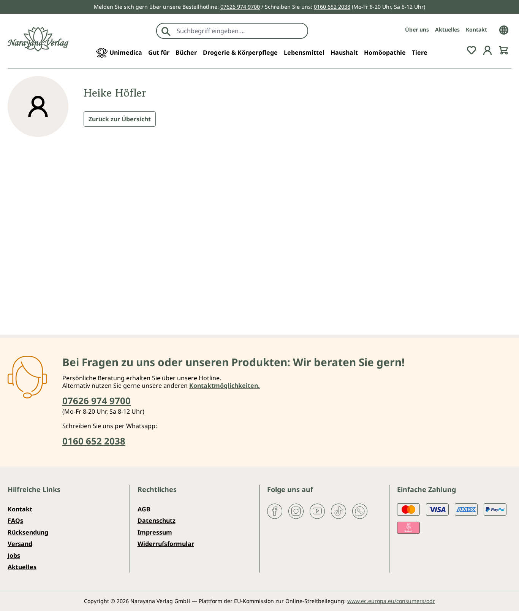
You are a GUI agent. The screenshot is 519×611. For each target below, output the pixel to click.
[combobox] (240, 31)
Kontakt (476, 29)
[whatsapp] (359, 510)
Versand (20, 544)
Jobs (14, 555)
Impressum (155, 532)
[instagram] (296, 510)
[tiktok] (338, 510)
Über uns (417, 29)
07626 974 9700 (240, 6)
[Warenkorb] (503, 49)
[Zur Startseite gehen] (38, 39)
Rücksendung (28, 532)
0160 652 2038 (332, 6)
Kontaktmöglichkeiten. (224, 385)
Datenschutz (157, 520)
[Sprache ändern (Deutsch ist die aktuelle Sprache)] (503, 29)
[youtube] (317, 510)
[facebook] (274, 510)
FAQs (15, 520)
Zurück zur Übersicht (120, 119)
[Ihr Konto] (487, 49)
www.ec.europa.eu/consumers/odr (391, 601)
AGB (144, 509)
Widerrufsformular (166, 544)
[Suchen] (166, 31)
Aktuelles (447, 29)
